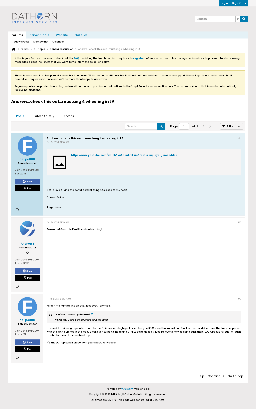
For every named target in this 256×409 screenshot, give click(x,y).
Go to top (235, 376)
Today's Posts (20, 41)
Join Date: (21, 170)
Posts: (19, 173)
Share (29, 181)
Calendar (58, 41)
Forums (17, 35)
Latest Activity (44, 116)
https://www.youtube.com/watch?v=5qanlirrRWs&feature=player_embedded (124, 155)
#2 (239, 222)
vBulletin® (127, 389)
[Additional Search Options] (237, 19)
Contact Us (216, 376)
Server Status (39, 35)
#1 (239, 138)
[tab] (20, 116)
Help (201, 376)
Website (62, 35)
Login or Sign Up (231, 3)
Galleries (81, 35)
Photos (69, 116)
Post (29, 188)
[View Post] (92, 314)
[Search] (244, 19)
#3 (239, 299)
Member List (40, 41)
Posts (20, 116)
